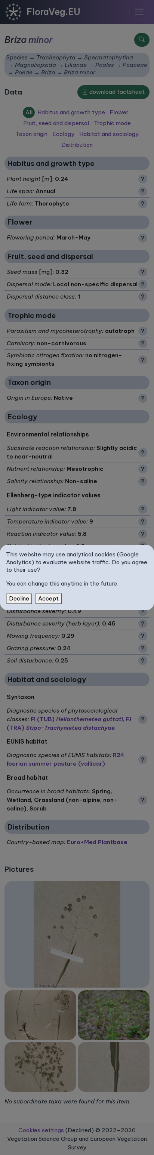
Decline (19, 598)
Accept (48, 598)
